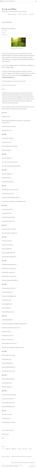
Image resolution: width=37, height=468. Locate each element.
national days (29, 456)
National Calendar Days (22, 456)
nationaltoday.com (25, 75)
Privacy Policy (31, 14)
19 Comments (4, 34)
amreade (3, 32)
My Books (25, 14)
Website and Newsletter (12, 14)
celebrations (16, 456)
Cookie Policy (16, 466)
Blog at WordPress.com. (15, 462)
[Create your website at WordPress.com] (18, 1)
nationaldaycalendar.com (8, 77)
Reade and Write (9, 9)
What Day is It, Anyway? (8, 28)
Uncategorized (7, 456)
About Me (20, 14)
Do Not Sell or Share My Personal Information (27, 462)
